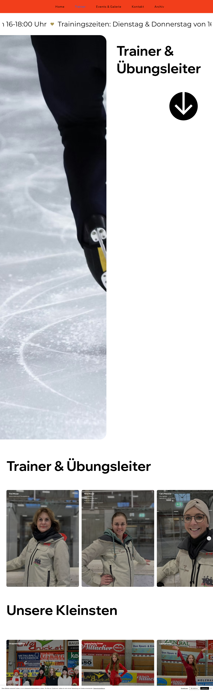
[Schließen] (211, 688)
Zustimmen (205, 688)
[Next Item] (209, 538)
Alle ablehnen (194, 688)
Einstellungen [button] (184, 688)
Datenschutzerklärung (99, 688)
